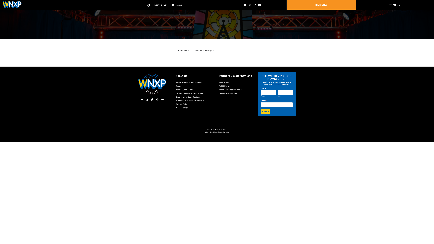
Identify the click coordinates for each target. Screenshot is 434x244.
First (263, 96)
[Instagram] (250, 5)
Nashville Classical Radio (230, 89)
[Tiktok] (254, 5)
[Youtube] (245, 5)
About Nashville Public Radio (189, 82)
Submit (265, 111)
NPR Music (224, 82)
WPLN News (224, 86)
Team (178, 86)
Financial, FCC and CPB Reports (190, 100)
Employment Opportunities (188, 97)
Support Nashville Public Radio (189, 93)
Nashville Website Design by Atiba (217, 132)
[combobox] (194, 5)
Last (279, 96)
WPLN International (228, 93)
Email (264, 101)
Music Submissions (184, 89)
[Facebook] (157, 99)
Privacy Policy (182, 104)
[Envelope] (259, 5)
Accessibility (182, 108)
